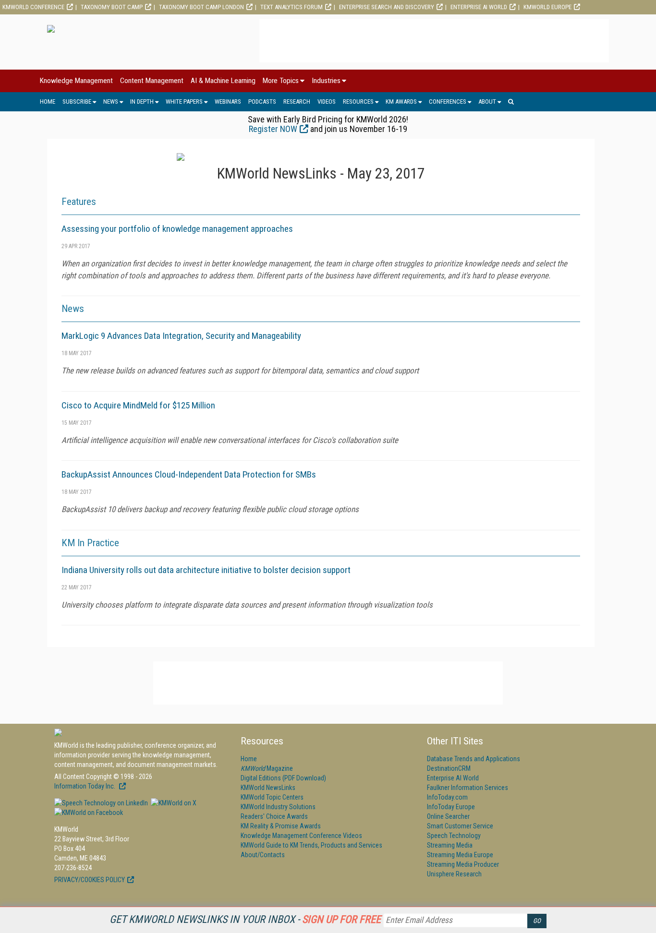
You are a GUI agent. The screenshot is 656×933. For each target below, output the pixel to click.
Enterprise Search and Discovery (386, 7)
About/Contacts (263, 855)
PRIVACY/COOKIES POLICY (89, 880)
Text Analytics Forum (291, 7)
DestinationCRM (449, 768)
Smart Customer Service (460, 826)
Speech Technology (454, 835)
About (487, 101)
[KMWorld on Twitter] (172, 803)
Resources (358, 101)
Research (296, 101)
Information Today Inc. (85, 786)
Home (47, 101)
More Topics (281, 80)
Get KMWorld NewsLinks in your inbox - (245, 919)
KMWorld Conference (33, 7)
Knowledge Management (76, 80)
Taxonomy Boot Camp (112, 7)
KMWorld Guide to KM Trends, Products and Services (311, 845)
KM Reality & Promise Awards (281, 826)
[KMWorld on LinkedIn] (101, 803)
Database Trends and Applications (473, 759)
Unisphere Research (454, 874)
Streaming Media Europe (460, 855)
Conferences (447, 101)
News (110, 101)
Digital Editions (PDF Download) (283, 778)
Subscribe (76, 101)
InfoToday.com (447, 797)
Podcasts (262, 101)
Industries (326, 80)
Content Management (151, 80)
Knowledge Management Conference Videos (301, 835)
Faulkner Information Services (467, 787)
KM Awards (401, 101)
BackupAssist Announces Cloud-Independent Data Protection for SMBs (188, 474)
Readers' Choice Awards (274, 816)
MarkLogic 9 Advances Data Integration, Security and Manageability (181, 335)
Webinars (228, 101)
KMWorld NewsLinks (268, 787)
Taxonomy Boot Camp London (201, 7)
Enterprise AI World (478, 7)
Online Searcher (448, 816)
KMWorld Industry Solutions (278, 807)
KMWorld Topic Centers (272, 797)
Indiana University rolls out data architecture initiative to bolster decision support (206, 569)
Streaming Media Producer (463, 864)
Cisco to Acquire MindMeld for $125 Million (138, 405)
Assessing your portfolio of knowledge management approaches (177, 228)
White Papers (184, 101)
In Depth (142, 101)
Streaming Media (450, 845)
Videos (326, 101)
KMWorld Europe (547, 7)
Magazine (267, 768)
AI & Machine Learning (223, 80)
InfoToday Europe (451, 807)
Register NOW (273, 129)
